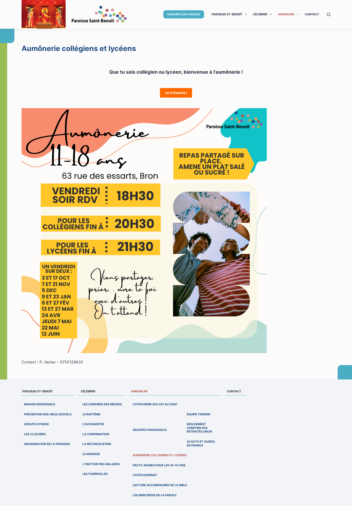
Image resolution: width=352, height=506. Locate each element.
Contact (312, 14)
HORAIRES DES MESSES (183, 14)
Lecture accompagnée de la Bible (160, 485)
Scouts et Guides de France (201, 443)
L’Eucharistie (93, 424)
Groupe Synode (36, 424)
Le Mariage (91, 454)
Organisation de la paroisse (47, 444)
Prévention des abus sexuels (48, 414)
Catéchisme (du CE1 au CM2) (155, 404)
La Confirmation (95, 434)
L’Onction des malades (101, 464)
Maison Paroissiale (39, 404)
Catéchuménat (145, 475)
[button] (246, 14)
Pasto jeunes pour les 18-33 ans (159, 465)
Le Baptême (91, 414)
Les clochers (35, 434)
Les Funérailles (95, 474)
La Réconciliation (96, 444)
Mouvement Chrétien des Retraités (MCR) (199, 427)
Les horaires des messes (102, 404)
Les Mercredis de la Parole (154, 495)
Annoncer (286, 14)
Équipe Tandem (198, 414)
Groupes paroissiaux (150, 430)
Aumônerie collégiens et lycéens (160, 455)
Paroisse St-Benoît (227, 14)
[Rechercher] (328, 14)
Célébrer (260, 14)
